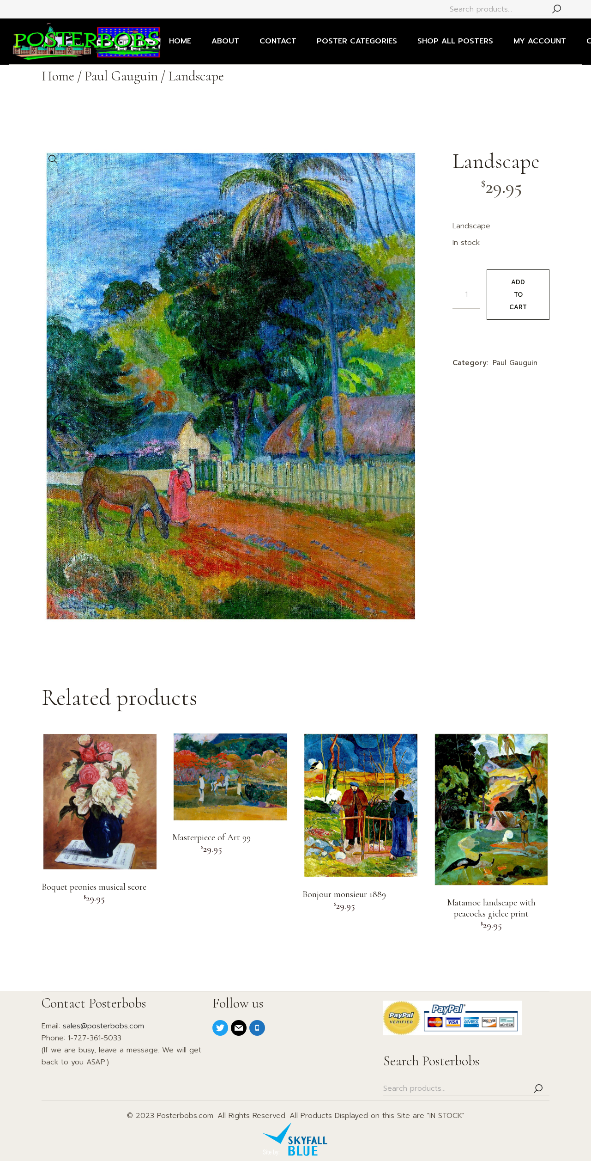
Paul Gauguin (515, 363)
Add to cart (518, 295)
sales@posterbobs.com (103, 1026)
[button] (53, 159)
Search (556, 9)
